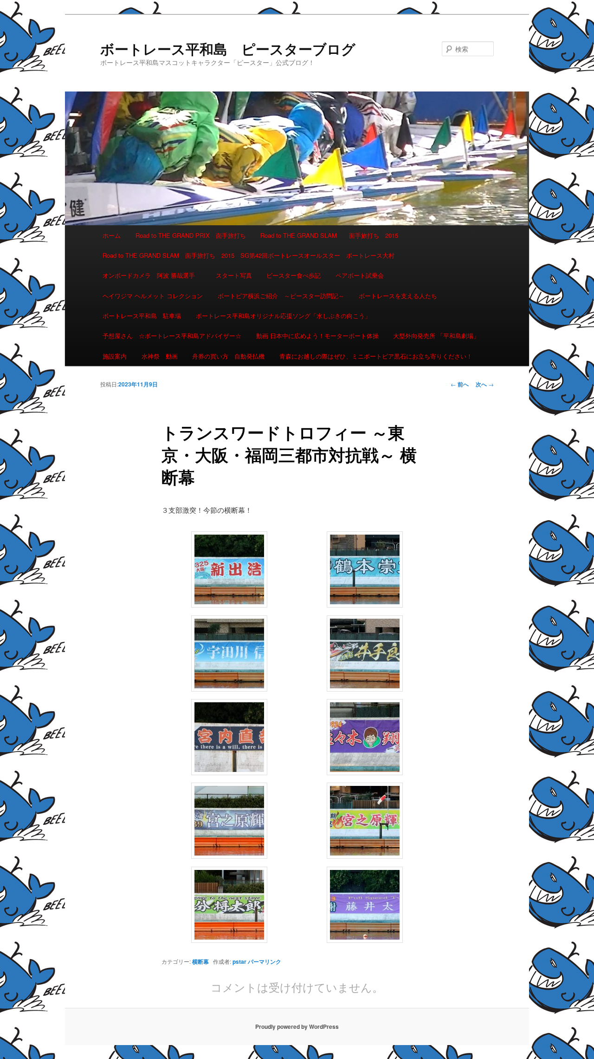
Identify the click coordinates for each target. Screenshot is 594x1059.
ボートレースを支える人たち (398, 295)
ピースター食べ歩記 (293, 275)
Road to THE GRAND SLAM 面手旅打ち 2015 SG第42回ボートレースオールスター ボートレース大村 (248, 255)
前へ (460, 384)
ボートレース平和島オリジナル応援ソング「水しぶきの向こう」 (283, 315)
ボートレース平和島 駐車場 (142, 315)
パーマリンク (264, 961)
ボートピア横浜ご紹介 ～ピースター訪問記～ (281, 295)
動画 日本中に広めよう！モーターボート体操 (317, 335)
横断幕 (200, 961)
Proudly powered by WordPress (297, 1026)
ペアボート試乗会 (360, 275)
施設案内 (115, 356)
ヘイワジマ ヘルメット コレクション (153, 295)
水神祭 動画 (160, 356)
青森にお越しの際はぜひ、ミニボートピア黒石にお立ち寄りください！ (375, 356)
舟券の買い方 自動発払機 (228, 356)
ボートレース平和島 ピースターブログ (227, 49)
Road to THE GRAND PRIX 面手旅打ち (191, 235)
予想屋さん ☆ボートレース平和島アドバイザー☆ (172, 335)
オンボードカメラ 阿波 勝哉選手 (152, 275)
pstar (239, 961)
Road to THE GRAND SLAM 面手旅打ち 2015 (329, 235)
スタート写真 (234, 275)
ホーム (112, 235)
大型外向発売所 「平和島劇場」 (436, 335)
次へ (485, 384)
